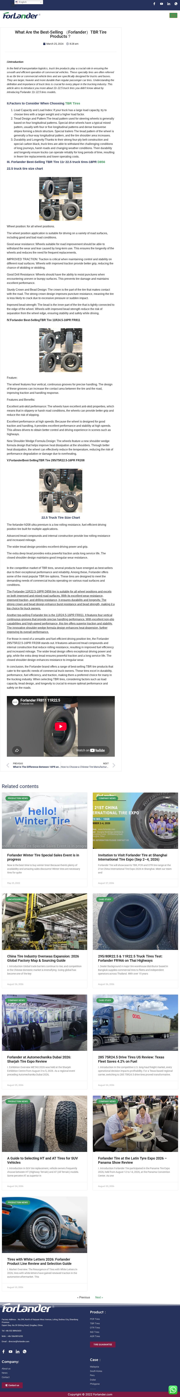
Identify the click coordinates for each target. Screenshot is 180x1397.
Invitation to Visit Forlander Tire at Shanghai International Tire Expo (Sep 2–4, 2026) (132, 857)
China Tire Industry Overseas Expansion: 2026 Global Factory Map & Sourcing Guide (43, 958)
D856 (101, 162)
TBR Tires (72, 103)
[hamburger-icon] (173, 15)
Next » (99, 1297)
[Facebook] (154, 3)
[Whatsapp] (176, 3)
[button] (13, 4)
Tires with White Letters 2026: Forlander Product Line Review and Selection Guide (39, 1261)
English (22, 2)
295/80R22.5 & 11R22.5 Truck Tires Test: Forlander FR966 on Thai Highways (130, 958)
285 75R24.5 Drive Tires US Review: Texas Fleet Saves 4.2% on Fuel (131, 1059)
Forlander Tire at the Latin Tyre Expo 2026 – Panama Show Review (132, 1160)
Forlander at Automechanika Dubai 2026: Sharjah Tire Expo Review (39, 1059)
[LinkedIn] (168, 3)
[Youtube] (161, 3)
